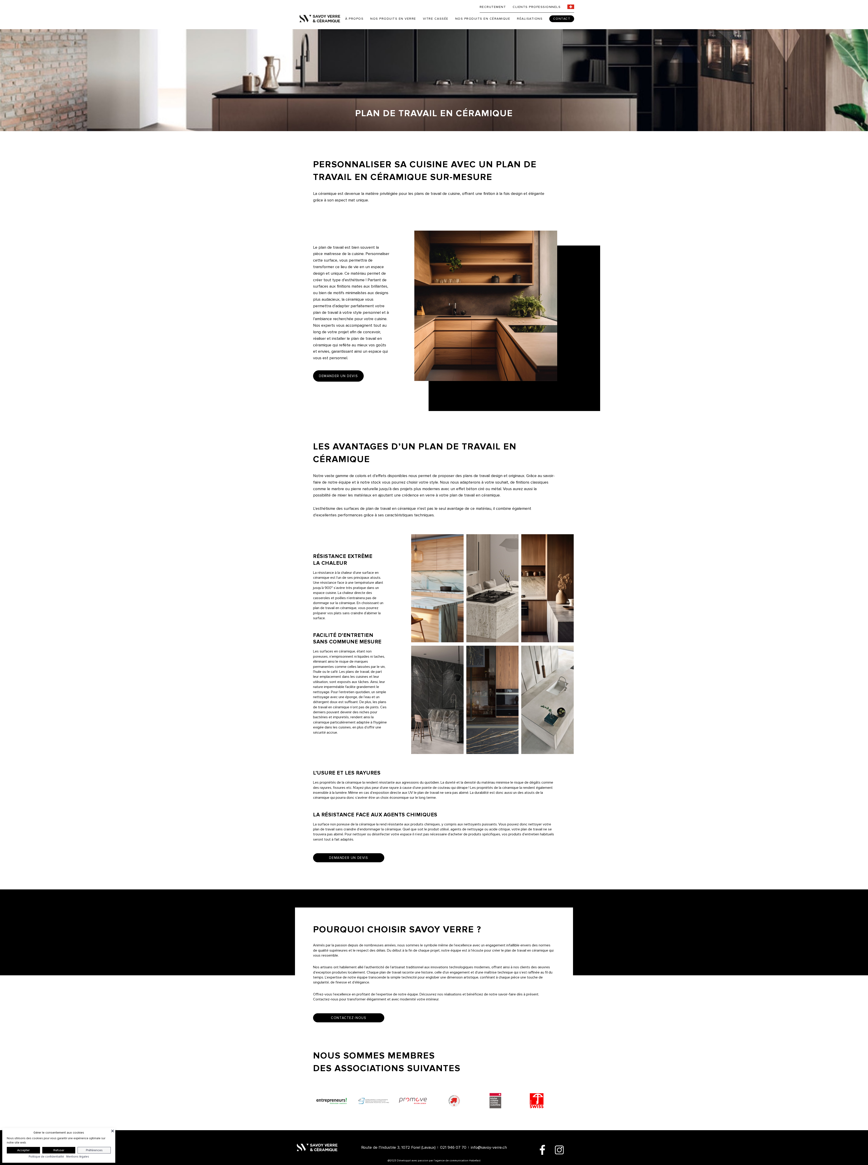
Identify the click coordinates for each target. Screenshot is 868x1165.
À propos (354, 19)
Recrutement (493, 7)
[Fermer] (112, 1131)
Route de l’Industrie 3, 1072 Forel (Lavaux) (398, 1147)
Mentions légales (77, 1156)
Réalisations (529, 19)
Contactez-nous (348, 1018)
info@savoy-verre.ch (489, 1147)
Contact (562, 19)
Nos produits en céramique (482, 19)
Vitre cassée (435, 19)
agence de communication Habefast (458, 1160)
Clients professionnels (537, 7)
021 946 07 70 (453, 1147)
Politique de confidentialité (46, 1156)
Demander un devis (338, 376)
